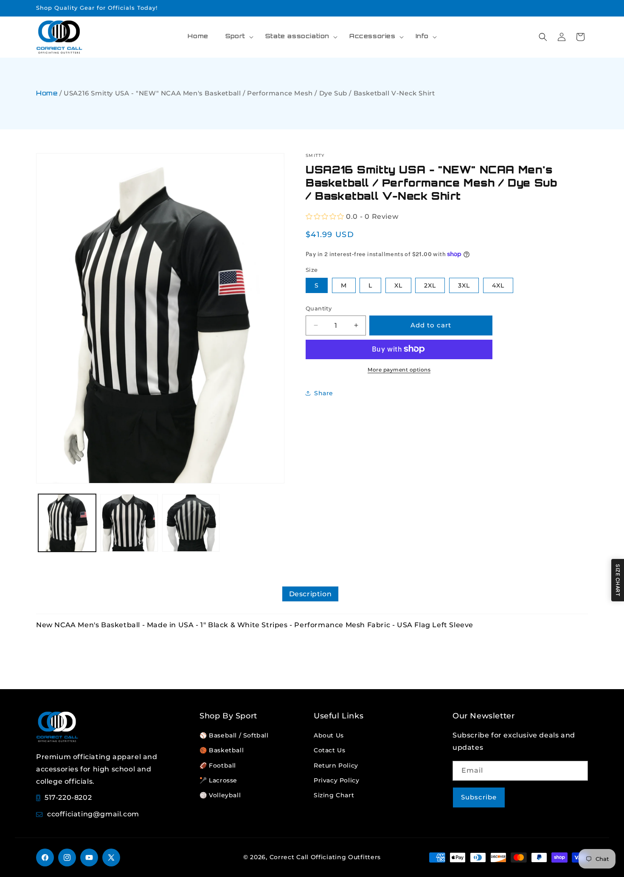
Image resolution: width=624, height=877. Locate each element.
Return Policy (336, 765)
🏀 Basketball (222, 750)
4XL (498, 285)
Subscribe (479, 797)
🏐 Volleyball (220, 795)
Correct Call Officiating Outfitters (325, 857)
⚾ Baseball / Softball (234, 735)
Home (46, 94)
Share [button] (323, 393)
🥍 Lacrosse (218, 780)
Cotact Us (329, 750)
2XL (430, 285)
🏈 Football (218, 765)
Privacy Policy (336, 780)
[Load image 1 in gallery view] (67, 523)
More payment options (399, 369)
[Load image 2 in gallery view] (129, 523)
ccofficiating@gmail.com (93, 814)
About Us (329, 735)
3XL (464, 285)
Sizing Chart (334, 795)
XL (398, 285)
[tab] (310, 594)
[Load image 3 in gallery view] (191, 523)
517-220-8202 (68, 797)
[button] (237, 37)
